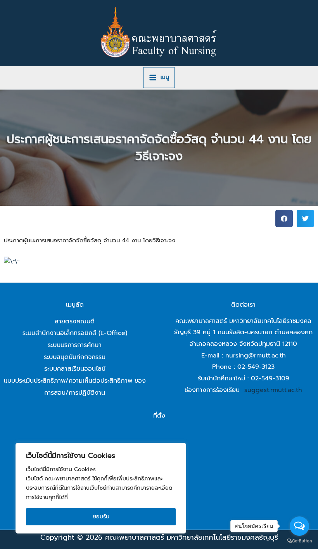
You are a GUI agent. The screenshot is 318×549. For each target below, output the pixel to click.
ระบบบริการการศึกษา (75, 345)
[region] (101, 488)
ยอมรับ (101, 517)
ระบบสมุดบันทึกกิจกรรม (74, 357)
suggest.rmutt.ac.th (273, 390)
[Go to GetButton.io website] (299, 541)
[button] (284, 218)
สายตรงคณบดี (75, 321)
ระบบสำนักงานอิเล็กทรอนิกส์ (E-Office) (74, 333)
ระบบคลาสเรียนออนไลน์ (74, 368)
